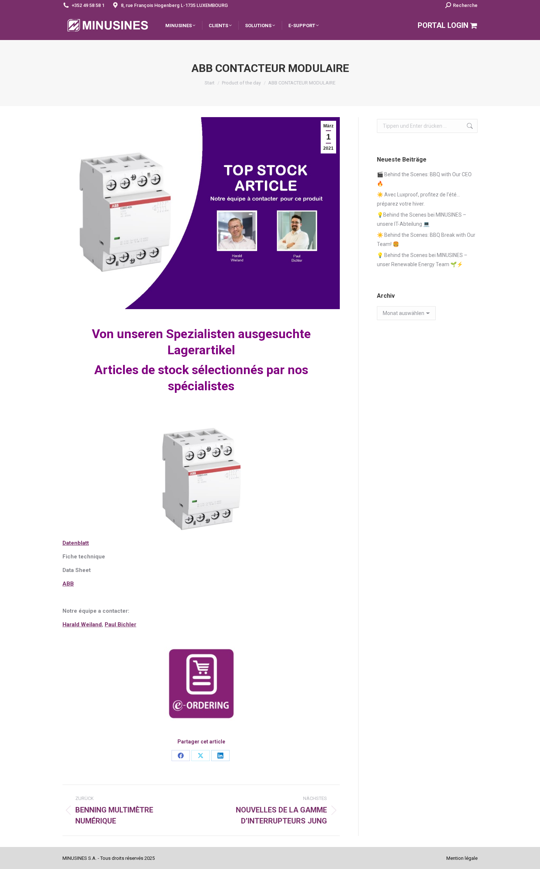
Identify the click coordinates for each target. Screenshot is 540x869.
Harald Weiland (82, 624)
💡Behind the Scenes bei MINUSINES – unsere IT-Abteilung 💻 (421, 219)
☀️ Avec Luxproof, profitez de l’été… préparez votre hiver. (418, 199)
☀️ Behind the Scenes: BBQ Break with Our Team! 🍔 (426, 239)
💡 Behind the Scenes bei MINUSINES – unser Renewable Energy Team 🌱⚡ (422, 259)
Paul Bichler (120, 624)
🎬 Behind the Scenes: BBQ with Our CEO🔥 (424, 179)
